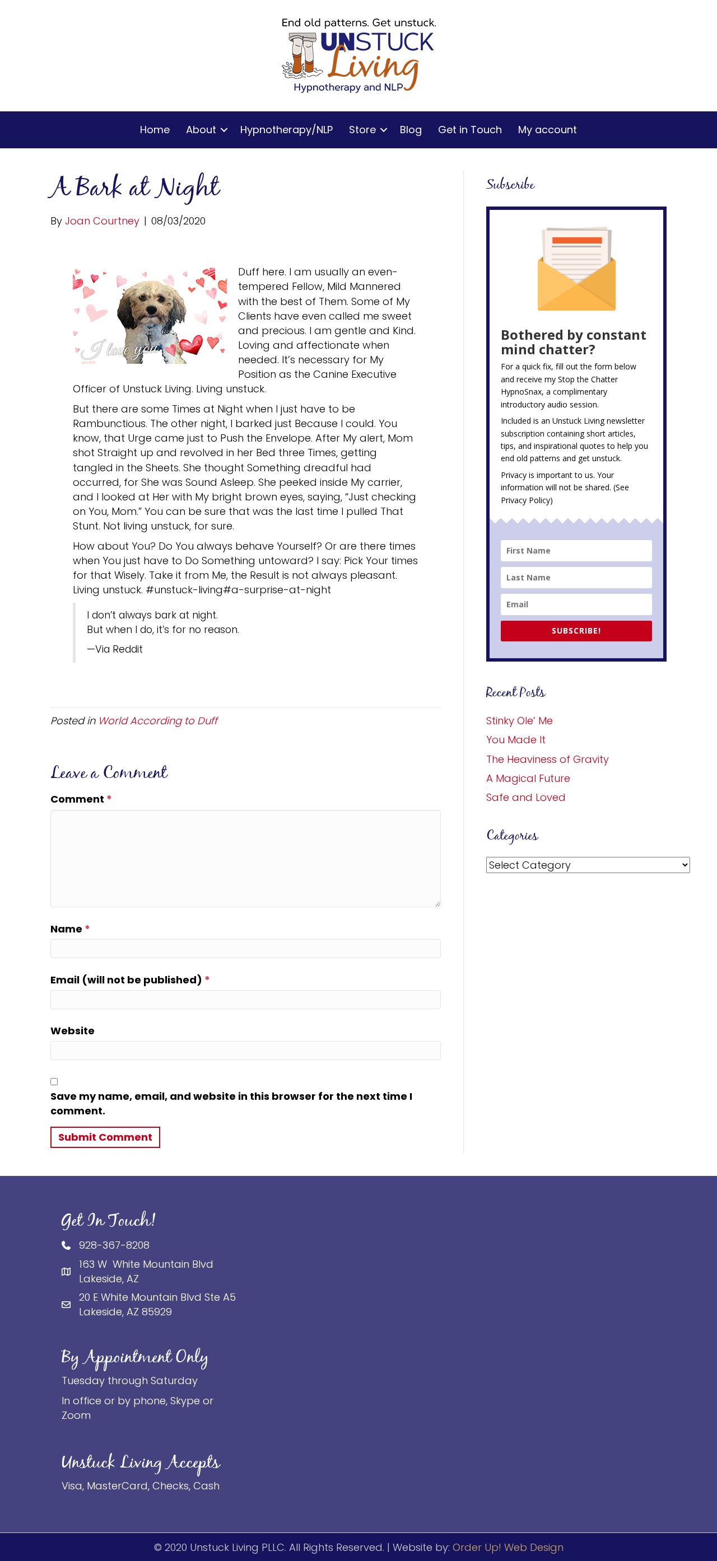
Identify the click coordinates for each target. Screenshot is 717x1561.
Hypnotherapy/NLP (286, 130)
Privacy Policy (525, 500)
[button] (224, 130)
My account (547, 130)
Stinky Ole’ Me (519, 721)
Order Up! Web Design (508, 1547)
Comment (81, 799)
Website (72, 1031)
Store (362, 130)
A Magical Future (528, 778)
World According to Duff (157, 721)
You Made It (516, 740)
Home (155, 130)
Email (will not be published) (130, 980)
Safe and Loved (526, 797)
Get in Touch (470, 130)
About (201, 130)
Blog (411, 130)
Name (70, 929)
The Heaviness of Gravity (547, 759)
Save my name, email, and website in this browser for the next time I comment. (231, 1103)
